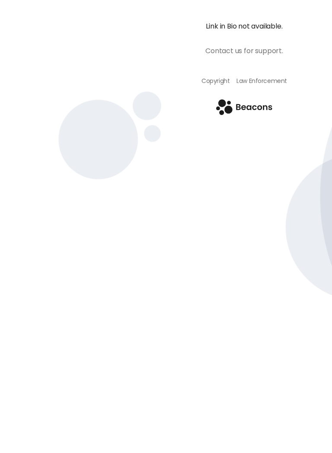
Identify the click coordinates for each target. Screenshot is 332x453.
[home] (244, 113)
